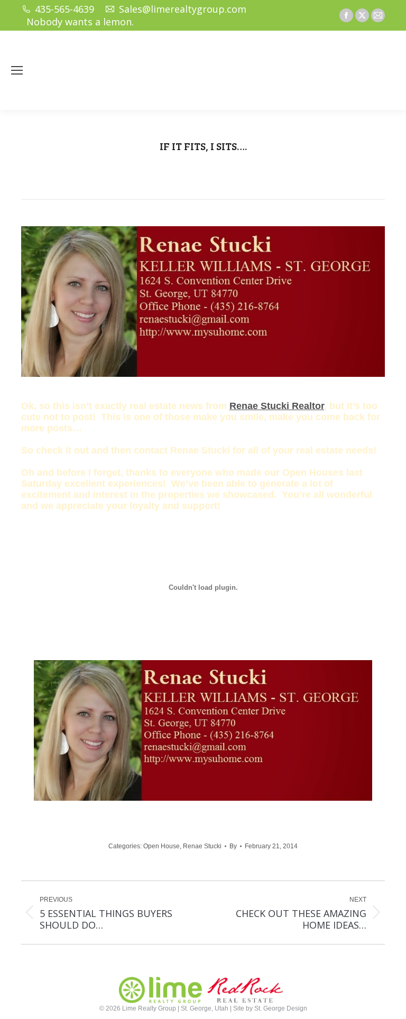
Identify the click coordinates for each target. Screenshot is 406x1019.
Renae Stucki (202, 846)
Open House (161, 846)
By (233, 846)
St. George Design (280, 1008)
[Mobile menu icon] (17, 70)
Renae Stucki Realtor (276, 406)
